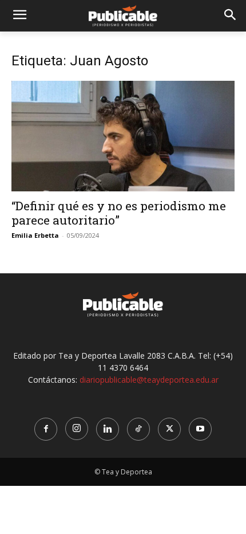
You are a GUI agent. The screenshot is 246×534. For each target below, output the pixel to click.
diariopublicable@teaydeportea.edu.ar (149, 379)
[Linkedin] (107, 429)
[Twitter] (169, 429)
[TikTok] (138, 429)
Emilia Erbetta (35, 235)
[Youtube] (200, 429)
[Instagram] (76, 428)
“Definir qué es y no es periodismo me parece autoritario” (118, 213)
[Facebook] (45, 429)
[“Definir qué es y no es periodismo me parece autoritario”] (123, 136)
